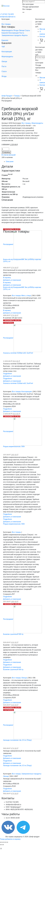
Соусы (27, 30)
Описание (10, 161)
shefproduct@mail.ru (7, 17)
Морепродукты (8, 30)
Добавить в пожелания (12, 280)
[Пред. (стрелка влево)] (1, 844)
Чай (3, 46)
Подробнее (7, 373)
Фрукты (25, 35)
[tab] (24, 161)
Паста (21, 33)
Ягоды (16, 30)
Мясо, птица (26, 295)
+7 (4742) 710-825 (7, 14)
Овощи (22, 30)
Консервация (14, 33)
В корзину (6, 152)
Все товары (6, 24)
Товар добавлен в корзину (10, 839)
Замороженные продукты (12, 35)
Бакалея (5, 33)
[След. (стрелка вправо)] (3, 844)
